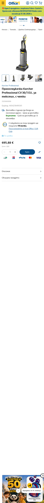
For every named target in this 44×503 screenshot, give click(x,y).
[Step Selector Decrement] (4, 152)
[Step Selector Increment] (15, 152)
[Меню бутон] (3, 3)
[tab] (22, 171)
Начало (4, 30)
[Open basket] (40, 3)
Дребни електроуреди (27, 30)
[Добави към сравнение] (39, 152)
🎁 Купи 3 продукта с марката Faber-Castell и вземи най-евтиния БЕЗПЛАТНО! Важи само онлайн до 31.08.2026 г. (22, 11)
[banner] (22, 19)
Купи (27, 152)
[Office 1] (14, 3)
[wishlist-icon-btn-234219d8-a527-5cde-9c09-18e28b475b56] (39, 142)
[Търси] (32, 3)
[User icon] (27, 3)
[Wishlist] (36, 3)
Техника (13, 30)
